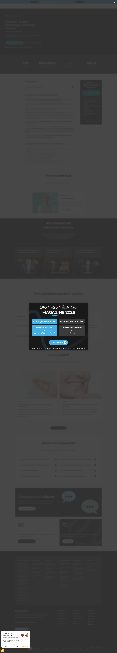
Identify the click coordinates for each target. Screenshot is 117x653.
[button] (2, 650)
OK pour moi (25, 646)
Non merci (6, 646)
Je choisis (15, 646)
